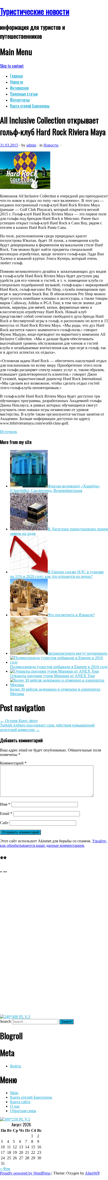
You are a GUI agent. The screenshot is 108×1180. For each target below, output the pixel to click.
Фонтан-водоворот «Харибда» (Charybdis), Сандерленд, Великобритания (55, 488)
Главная (16, 76)
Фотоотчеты (20, 100)
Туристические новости (34, 11)
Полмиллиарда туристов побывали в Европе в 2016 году (59, 667)
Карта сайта (20, 1102)
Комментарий (13, 763)
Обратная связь (23, 1111)
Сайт (4, 823)
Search (5, 1021)
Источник (8, 432)
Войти (15, 1066)
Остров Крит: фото (19, 721)
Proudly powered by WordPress (25, 1173)
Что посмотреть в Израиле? (71, 615)
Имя (5, 804)
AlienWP (92, 1173)
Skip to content (12, 66)
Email (6, 813)
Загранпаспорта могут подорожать (77, 653)
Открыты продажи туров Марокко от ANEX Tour (52, 676)
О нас (15, 1106)
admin (31, 145)
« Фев (5, 1169)
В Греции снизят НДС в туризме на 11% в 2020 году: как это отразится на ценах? (57, 574)
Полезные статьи (24, 94)
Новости (16, 82)
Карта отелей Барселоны (29, 106)
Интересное (19, 88)
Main (14, 1093)
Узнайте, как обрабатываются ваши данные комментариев (53, 843)
